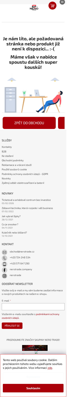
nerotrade (15, 275)
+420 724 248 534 (20, 257)
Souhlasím (33, 388)
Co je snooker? (10, 224)
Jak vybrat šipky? (11, 216)
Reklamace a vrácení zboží (16, 164)
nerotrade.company (21, 269)
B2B (4, 151)
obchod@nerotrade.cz (22, 251)
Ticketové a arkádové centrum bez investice (26, 199)
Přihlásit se (12, 325)
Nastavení (33, 376)
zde (50, 367)
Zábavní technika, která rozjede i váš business (27, 207)
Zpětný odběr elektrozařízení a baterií (23, 182)
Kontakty (7, 146)
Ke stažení (7, 155)
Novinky (6, 178)
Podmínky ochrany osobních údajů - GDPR (25, 173)
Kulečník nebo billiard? (14, 232)
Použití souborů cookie (14, 169)
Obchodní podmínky (13, 160)
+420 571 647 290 (19, 263)
